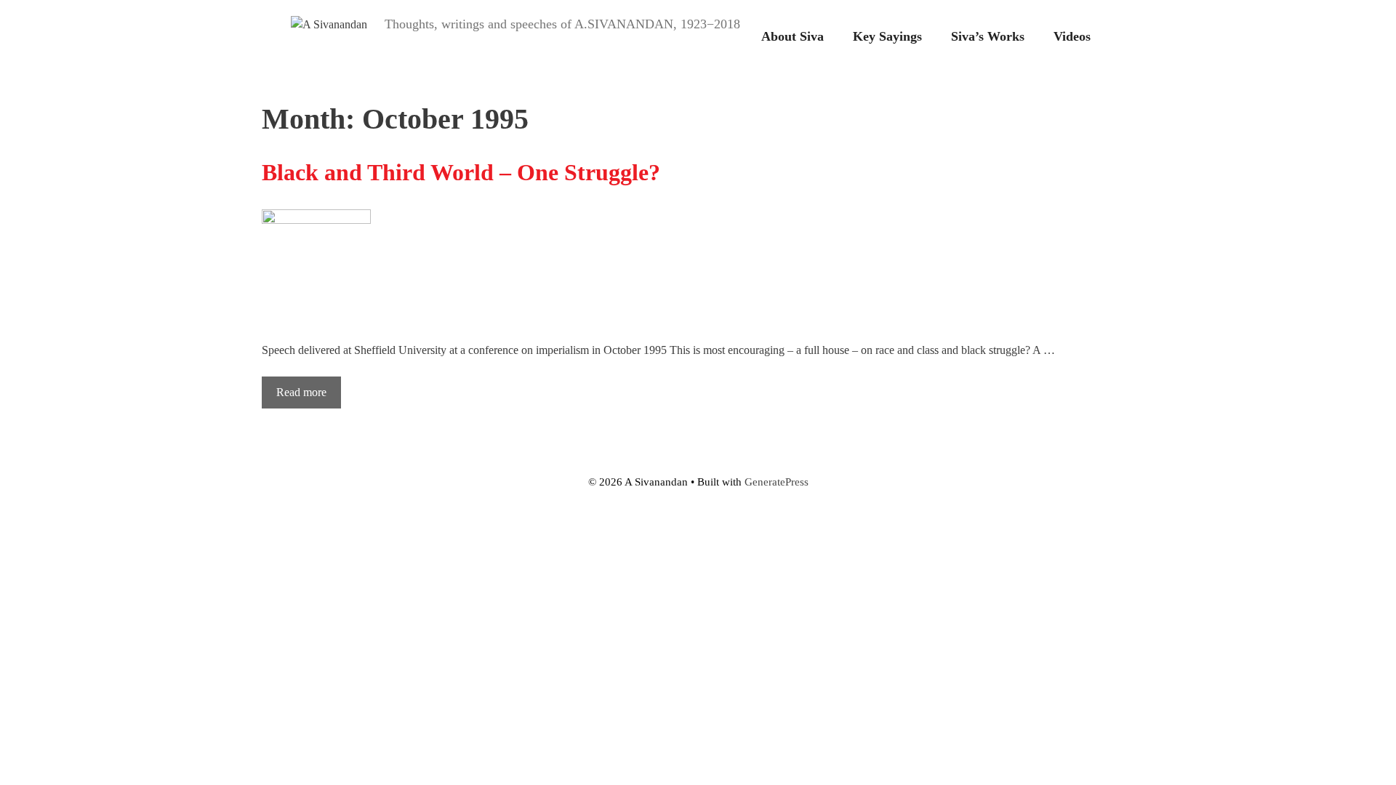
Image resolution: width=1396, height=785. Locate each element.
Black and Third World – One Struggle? (461, 172)
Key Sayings (887, 36)
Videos (1072, 36)
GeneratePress (777, 482)
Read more (301, 392)
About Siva (792, 36)
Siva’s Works (987, 36)
